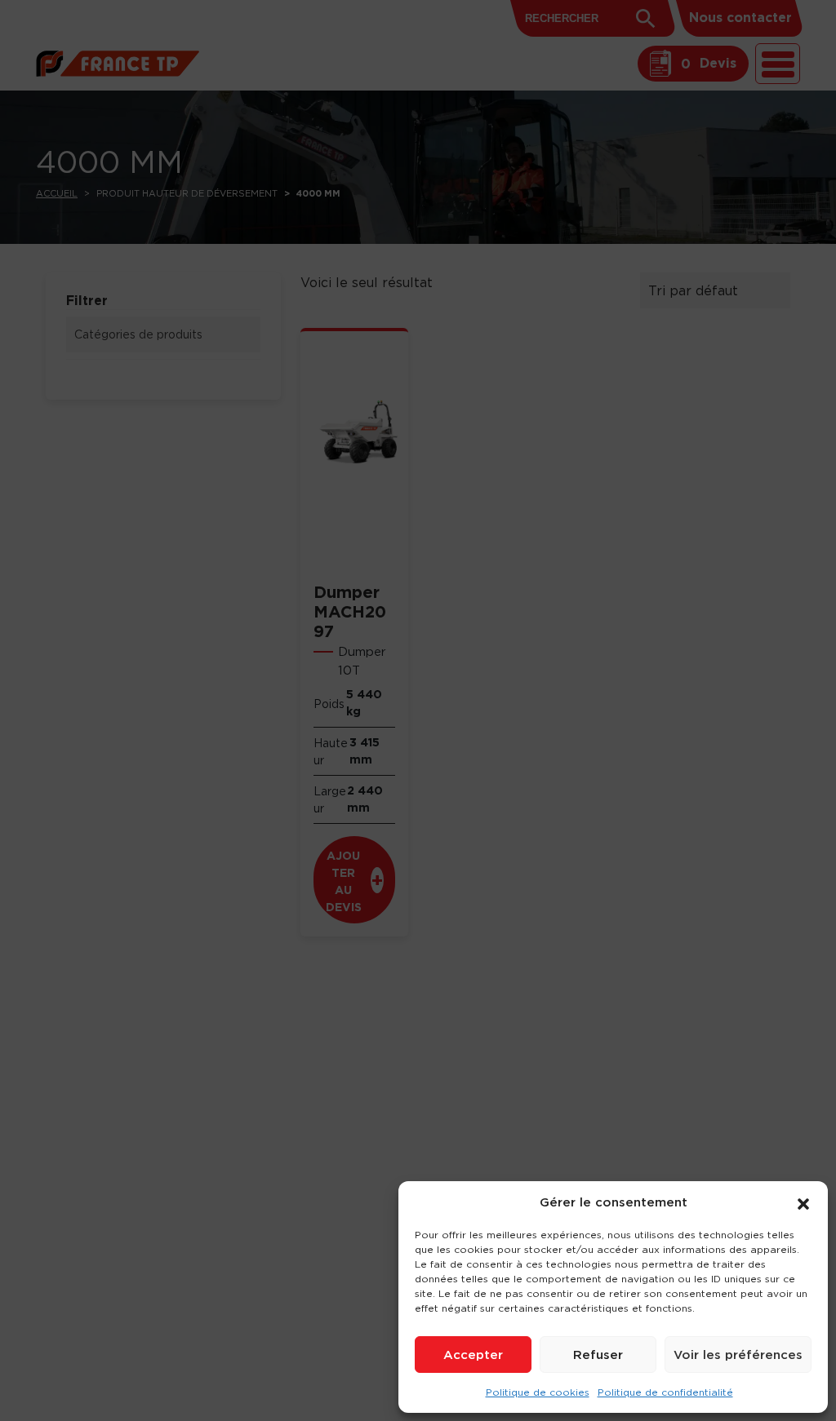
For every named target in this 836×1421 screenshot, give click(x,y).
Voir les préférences (738, 1354)
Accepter (473, 1354)
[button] (803, 1202)
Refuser (598, 1354)
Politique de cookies (537, 1392)
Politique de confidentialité (665, 1392)
